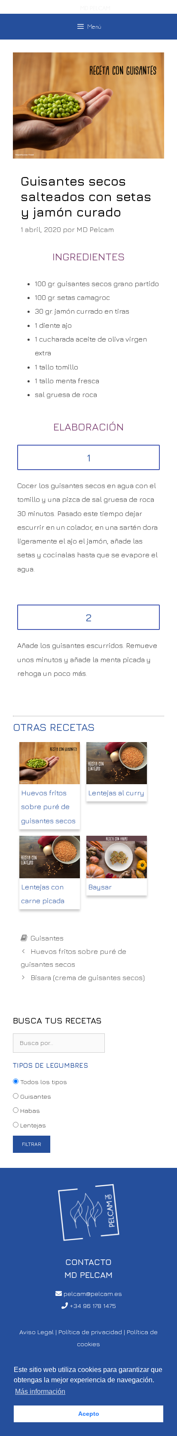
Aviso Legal (36, 1331)
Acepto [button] (88, 1413)
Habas (29, 1110)
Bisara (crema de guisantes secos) (88, 977)
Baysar (100, 887)
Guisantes (47, 938)
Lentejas (32, 1125)
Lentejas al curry (116, 792)
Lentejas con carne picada (42, 894)
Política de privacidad (90, 1331)
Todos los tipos (42, 1081)
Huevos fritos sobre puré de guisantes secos (48, 806)
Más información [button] (40, 1391)
